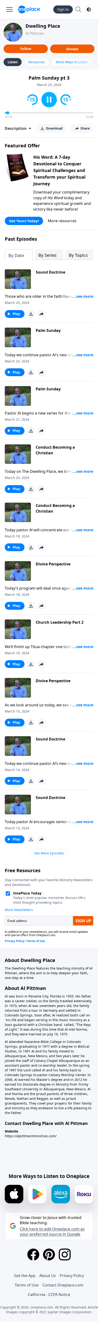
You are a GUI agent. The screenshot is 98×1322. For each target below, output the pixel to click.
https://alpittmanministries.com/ (31, 1136)
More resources (62, 220)
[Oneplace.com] (29, 9)
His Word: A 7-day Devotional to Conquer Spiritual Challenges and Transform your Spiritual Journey (59, 170)
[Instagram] (65, 1254)
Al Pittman (34, 33)
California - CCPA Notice (49, 1294)
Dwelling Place (42, 26)
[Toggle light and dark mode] (88, 9)
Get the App (24, 1275)
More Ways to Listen (72, 62)
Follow (25, 48)
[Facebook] (33, 1254)
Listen (13, 62)
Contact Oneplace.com (62, 1285)
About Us (47, 1275)
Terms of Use (27, 1285)
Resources (36, 62)
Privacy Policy (72, 1275)
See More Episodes (49, 853)
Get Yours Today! (24, 220)
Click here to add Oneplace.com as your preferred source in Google (52, 1231)
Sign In (63, 9)
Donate (72, 49)
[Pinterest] (49, 1254)
